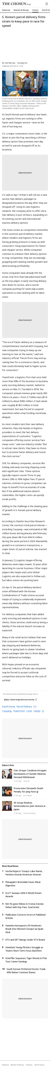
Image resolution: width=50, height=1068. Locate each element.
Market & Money (17, 1065)
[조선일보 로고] (16, 3)
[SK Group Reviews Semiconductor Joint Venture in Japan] (7, 806)
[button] (46, 4)
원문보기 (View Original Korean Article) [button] (19, 699)
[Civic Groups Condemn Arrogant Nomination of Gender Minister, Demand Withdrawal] (7, 774)
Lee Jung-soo (22, 63)
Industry (29, 1065)
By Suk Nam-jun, (9, 63)
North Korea (39, 1065)
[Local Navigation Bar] (46, 4)
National (5, 1065)
